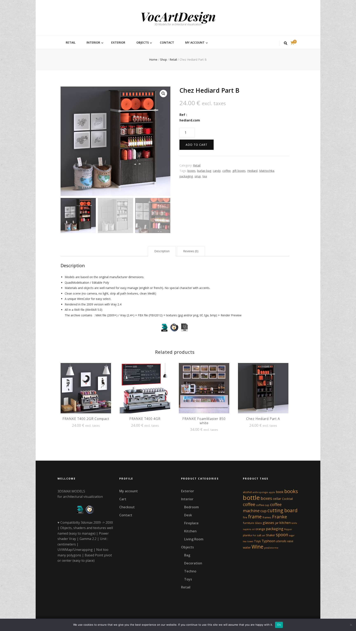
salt (259, 535)
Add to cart (196, 145)
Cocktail (287, 499)
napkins (247, 529)
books (291, 491)
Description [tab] (162, 251)
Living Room (193, 539)
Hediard (252, 171)
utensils (281, 541)
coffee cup (262, 505)
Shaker (270, 535)
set (263, 535)
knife (294, 523)
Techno (190, 571)
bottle (251, 497)
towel (250, 541)
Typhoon (268, 541)
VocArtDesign (178, 16)
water (247, 547)
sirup (197, 176)
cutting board (282, 510)
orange (260, 529)
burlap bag (204, 171)
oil (253, 529)
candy (217, 171)
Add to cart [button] (85, 387)
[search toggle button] (285, 43)
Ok (279, 624)
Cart (122, 499)
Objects (142, 42)
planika (247, 535)
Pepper (288, 529)
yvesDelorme (271, 547)
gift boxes (239, 171)
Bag (187, 555)
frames (266, 517)
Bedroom (191, 507)
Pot (254, 535)
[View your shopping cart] (292, 43)
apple (272, 492)
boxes (191, 171)
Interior (93, 42)
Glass (258, 523)
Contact (167, 42)
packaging (186, 176)
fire (245, 517)
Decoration (193, 563)
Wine (257, 546)
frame (255, 516)
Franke (279, 516)
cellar (277, 498)
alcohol (247, 492)
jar (277, 523)
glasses (268, 522)
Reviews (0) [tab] (190, 251)
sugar (292, 535)
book (279, 492)
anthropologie (260, 492)
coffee (226, 171)
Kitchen (190, 531)
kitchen (285, 522)
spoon (282, 534)
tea (205, 176)
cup (263, 510)
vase (290, 541)
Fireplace (191, 523)
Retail (70, 42)
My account (195, 42)
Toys (188, 579)
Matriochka (266, 171)
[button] (163, 93)
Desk (188, 515)
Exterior (118, 42)
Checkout (127, 507)
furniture (248, 523)
